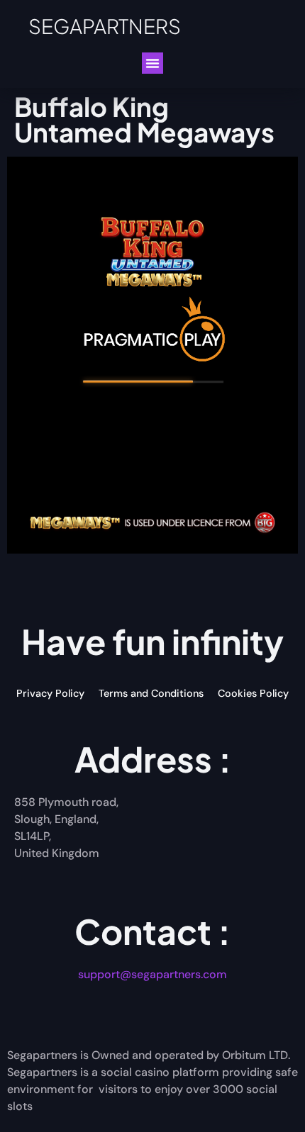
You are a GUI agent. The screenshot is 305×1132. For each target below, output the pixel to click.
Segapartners (104, 25)
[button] (152, 63)
